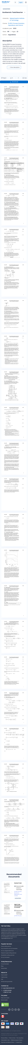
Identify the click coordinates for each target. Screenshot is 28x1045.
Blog (2, 966)
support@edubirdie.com (7, 938)
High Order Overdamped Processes (18, 906)
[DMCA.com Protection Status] (14, 1005)
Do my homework (5, 957)
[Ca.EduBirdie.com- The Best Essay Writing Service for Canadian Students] (2, 1017)
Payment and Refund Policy (7, 1042)
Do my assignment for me (7, 950)
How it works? (4, 975)
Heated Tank (18, 883)
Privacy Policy (4, 1038)
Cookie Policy (19, 1042)
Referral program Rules (16, 1040)
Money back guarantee (6, 981)
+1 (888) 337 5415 (7, 992)
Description (7, 41)
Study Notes (4, 968)
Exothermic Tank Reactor (12, 12)
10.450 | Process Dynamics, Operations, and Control (16, 24)
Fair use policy (20, 1038)
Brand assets (4, 1000)
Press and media (5, 997)
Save (25, 78)
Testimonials (4, 977)
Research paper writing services (8, 953)
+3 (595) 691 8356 (7, 990)
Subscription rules (5, 1040)
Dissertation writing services (7, 955)
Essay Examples (5, 964)
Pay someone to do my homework (9, 948)
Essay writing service (6, 946)
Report (4, 78)
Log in (20, 2)
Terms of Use (12, 1038)
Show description (15, 67)
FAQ (2, 979)
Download (15, 82)
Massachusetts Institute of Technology (17, 19)
